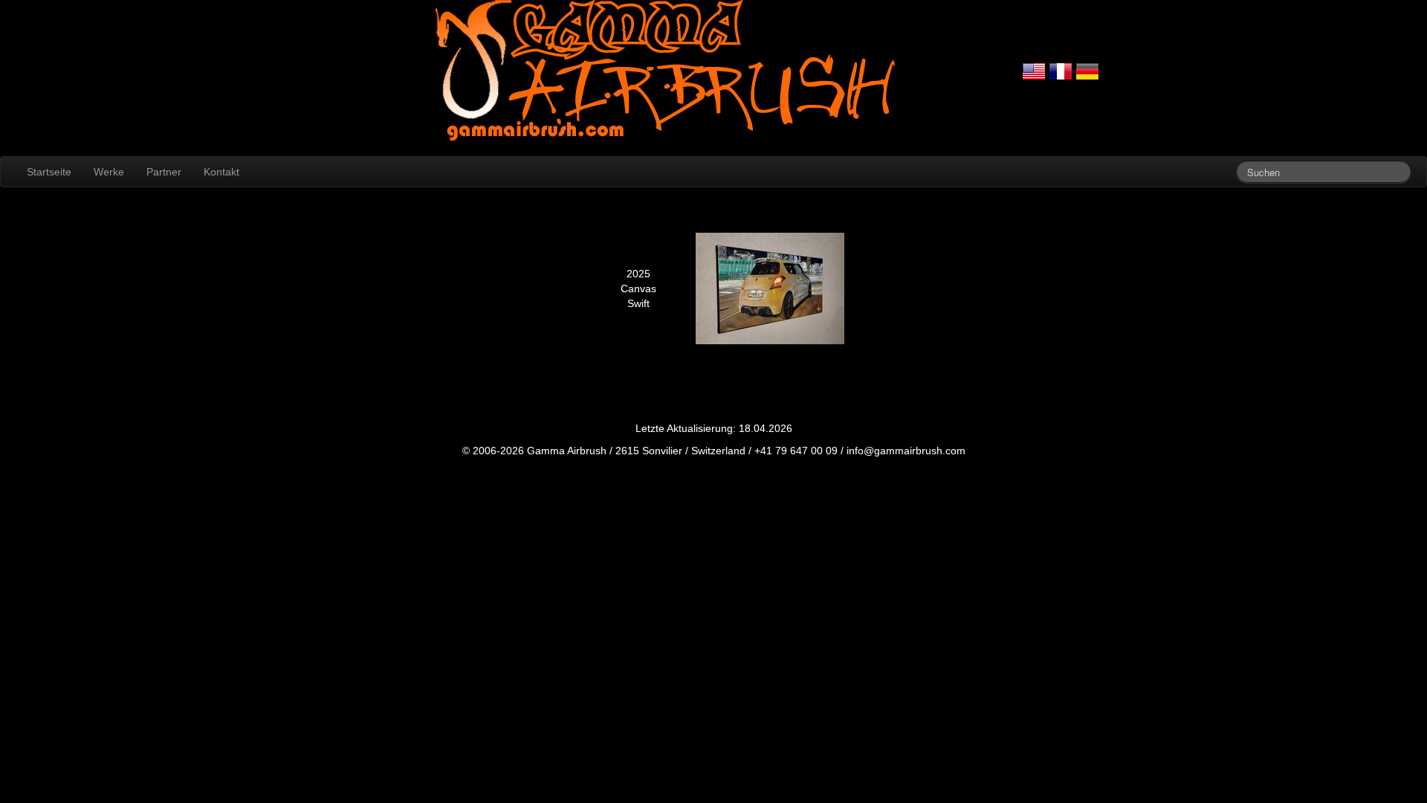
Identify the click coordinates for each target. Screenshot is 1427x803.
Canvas (638, 288)
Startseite (49, 172)
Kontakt (221, 172)
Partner (163, 172)
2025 (638, 274)
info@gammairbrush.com (906, 451)
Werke (109, 172)
